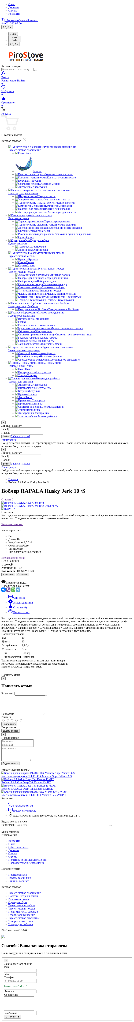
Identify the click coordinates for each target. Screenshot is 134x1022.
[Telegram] (18, 589)
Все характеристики (13, 557)
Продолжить (9, 724)
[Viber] (8, 589)
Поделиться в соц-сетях (15, 585)
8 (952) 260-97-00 (11, 23)
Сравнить (22, 574)
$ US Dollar (15, 39)
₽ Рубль (7, 27)
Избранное (8, 574)
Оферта (12, 856)
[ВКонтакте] (3, 589)
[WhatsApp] (13, 589)
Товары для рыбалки (20, 381)
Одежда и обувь (17, 243)
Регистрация (8, 80)
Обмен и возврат (18, 847)
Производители (17, 874)
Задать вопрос (10, 730)
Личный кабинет (18, 880)
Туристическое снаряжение (24, 149)
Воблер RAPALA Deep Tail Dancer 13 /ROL (27, 788)
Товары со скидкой (19, 877)
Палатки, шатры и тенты (23, 193)
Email (4, 429)
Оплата (12, 10)
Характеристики (11, 530)
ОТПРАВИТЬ (12, 1016)
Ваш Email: (7, 824)
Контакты (14, 13)
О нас (11, 4)
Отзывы (7, 499)
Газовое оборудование (21, 315)
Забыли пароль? (20, 436)
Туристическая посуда (21, 271)
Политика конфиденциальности (27, 859)
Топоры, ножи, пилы (20, 365)
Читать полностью (12, 524)
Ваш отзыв (7, 713)
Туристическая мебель (21, 255)
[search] (35, 70)
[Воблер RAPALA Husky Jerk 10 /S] (22, 502)
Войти (21, 80)
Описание (7, 512)
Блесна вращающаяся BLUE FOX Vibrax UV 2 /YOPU (33, 794)
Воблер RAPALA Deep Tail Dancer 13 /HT (26, 782)
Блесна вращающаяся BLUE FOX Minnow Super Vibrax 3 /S (36, 776)
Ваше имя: (7, 693)
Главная (13, 479)
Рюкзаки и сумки (18, 218)
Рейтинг (6, 717)
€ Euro (13, 34)
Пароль (5, 432)
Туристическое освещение (24, 350)
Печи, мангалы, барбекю (23, 306)
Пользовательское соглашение (26, 862)
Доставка (13, 7)
